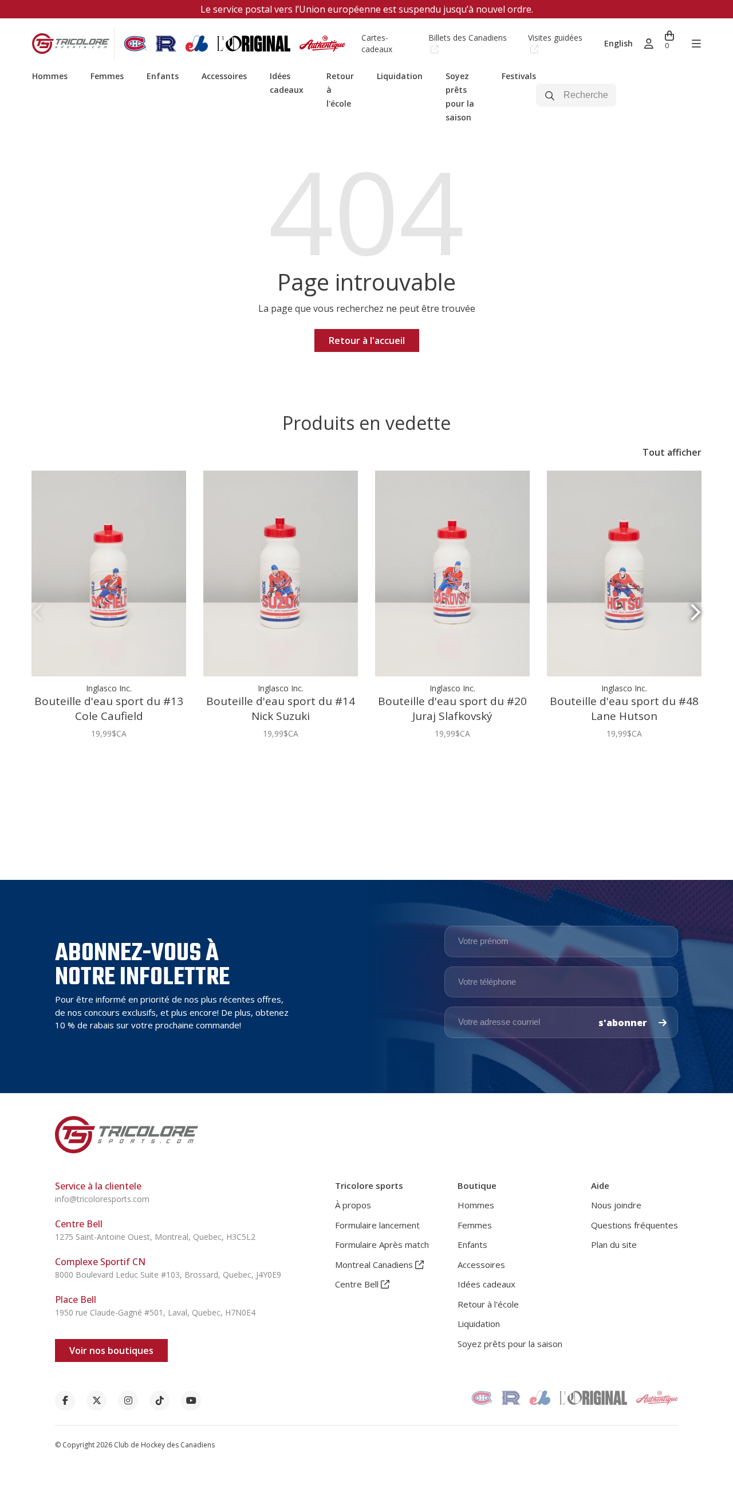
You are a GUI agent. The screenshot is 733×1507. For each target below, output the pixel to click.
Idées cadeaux (486, 1284)
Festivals (519, 76)
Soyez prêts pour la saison (510, 1343)
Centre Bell (358, 1284)
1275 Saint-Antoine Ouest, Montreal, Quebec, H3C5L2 (155, 1236)
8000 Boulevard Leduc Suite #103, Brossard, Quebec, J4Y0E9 (168, 1274)
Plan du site (614, 1244)
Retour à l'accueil (367, 340)
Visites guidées (555, 37)
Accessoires (224, 76)
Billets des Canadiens (467, 37)
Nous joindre (616, 1205)
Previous (37, 612)
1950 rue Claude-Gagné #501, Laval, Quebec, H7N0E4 (155, 1312)
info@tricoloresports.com (102, 1198)
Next (695, 612)
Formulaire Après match (382, 1244)
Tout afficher (672, 452)
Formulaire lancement (377, 1225)
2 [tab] (371, 768)
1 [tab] (361, 768)
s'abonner (623, 1022)
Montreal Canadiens (375, 1264)
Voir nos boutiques (111, 1350)
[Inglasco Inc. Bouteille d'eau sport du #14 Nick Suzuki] (280, 573)
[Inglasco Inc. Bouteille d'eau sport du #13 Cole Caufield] (108, 573)
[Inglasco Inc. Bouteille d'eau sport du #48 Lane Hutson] (624, 573)
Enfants (163, 76)
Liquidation (400, 76)
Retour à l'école (488, 1304)
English (618, 43)
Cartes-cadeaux (376, 43)
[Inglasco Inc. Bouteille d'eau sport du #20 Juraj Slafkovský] (452, 573)
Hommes (50, 76)
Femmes (107, 76)
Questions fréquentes (634, 1225)
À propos (353, 1205)
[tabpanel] (109, 611)
